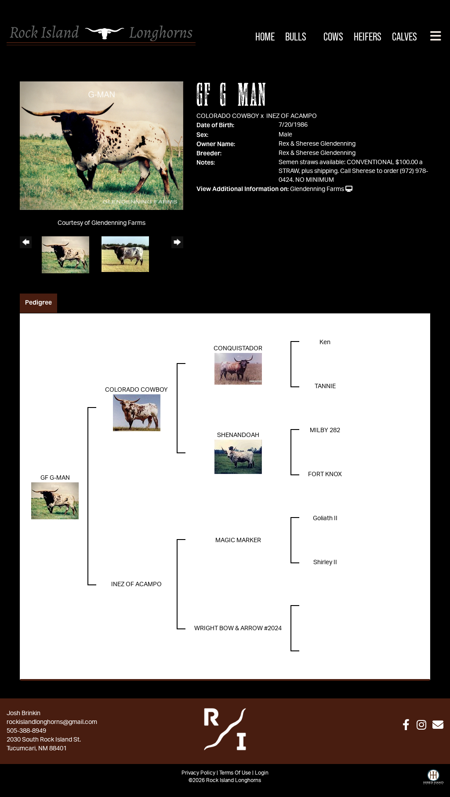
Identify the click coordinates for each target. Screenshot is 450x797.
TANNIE (325, 386)
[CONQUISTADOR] (238, 369)
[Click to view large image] (101, 146)
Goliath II (325, 518)
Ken (324, 342)
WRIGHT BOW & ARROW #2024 (238, 628)
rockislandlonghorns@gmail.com (52, 722)
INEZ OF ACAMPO (291, 116)
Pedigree (38, 302)
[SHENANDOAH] (238, 457)
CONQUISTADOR (238, 348)
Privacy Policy (198, 772)
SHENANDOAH (238, 435)
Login (262, 772)
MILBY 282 (325, 430)
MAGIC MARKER (238, 540)
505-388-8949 (26, 731)
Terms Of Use (235, 772)
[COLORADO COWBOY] (136, 413)
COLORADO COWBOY (227, 116)
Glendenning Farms (317, 189)
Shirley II (325, 562)
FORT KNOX (325, 474)
